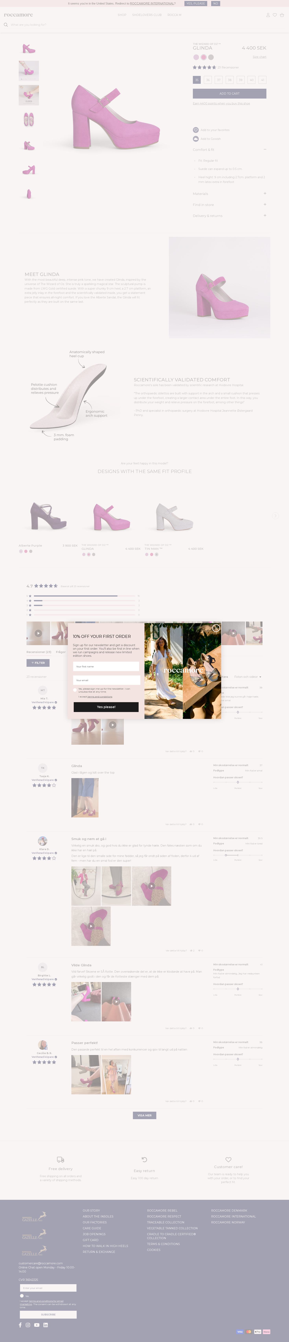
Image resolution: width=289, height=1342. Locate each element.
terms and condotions (99, 696)
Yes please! (106, 707)
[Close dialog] (216, 628)
